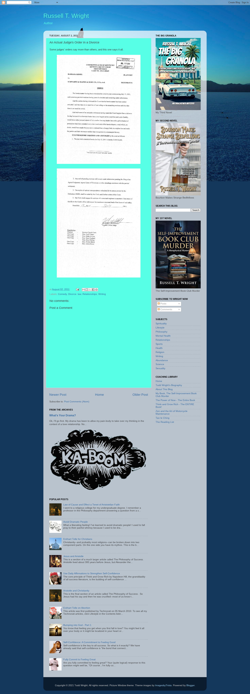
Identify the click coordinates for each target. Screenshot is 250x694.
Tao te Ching (162, 418)
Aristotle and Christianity (76, 590)
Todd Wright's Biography (169, 385)
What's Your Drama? (62, 415)
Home (99, 394)
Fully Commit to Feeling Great (79, 659)
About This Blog (164, 389)
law (79, 294)
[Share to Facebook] (93, 289)
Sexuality (160, 368)
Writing (102, 294)
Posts (163, 303)
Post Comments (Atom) (76, 401)
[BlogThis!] (86, 289)
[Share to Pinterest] (96, 289)
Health (159, 348)
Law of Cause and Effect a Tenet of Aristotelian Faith (91, 504)
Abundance (162, 360)
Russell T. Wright (66, 15)
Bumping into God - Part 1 (77, 625)
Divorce (72, 294)
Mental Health (163, 336)
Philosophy (161, 331)
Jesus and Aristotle (73, 556)
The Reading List (165, 422)
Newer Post (57, 394)
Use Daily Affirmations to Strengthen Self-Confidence (91, 573)
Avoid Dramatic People (75, 522)
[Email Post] (77, 289)
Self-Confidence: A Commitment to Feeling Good (89, 642)
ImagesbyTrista (163, 685)
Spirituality (161, 323)
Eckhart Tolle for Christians (77, 539)
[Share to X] (90, 289)
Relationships (89, 294)
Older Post (140, 394)
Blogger (190, 685)
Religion (160, 352)
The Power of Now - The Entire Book (175, 400)
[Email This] (83, 289)
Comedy (62, 294)
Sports (159, 344)
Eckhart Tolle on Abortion (76, 608)
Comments (166, 309)
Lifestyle (160, 327)
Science (160, 364)
